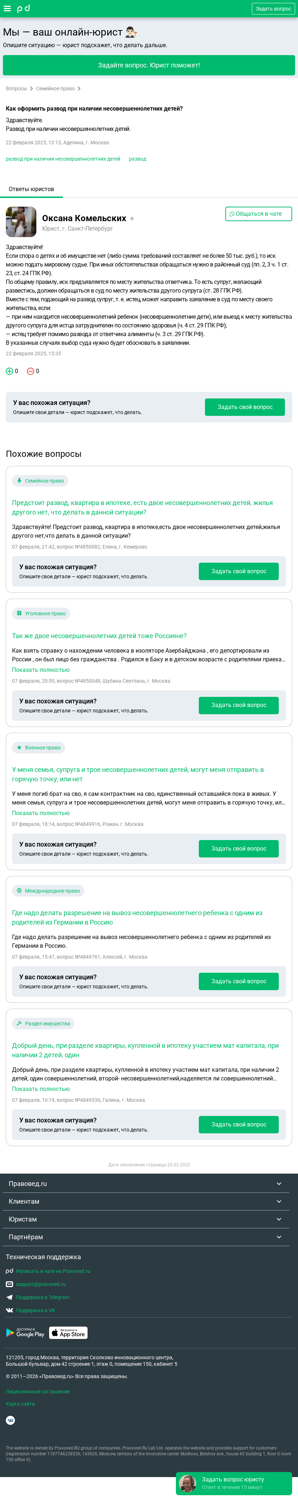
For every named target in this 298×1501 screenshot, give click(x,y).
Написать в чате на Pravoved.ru (53, 1271)
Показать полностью (41, 670)
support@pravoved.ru (41, 1284)
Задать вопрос (273, 9)
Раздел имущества (47, 1023)
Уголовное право (45, 613)
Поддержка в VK (35, 1310)
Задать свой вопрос (245, 407)
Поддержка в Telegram (42, 1297)
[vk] (10, 1420)
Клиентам (24, 1201)
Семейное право (55, 88)
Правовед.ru (28, 1183)
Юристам (23, 1219)
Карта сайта (20, 1404)
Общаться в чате (259, 213)
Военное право (43, 747)
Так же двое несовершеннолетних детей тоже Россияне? (99, 636)
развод (137, 159)
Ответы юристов (31, 189)
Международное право (52, 891)
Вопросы (16, 88)
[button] (234, 1483)
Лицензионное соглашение (38, 1391)
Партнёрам (26, 1237)
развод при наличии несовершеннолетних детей (63, 159)
